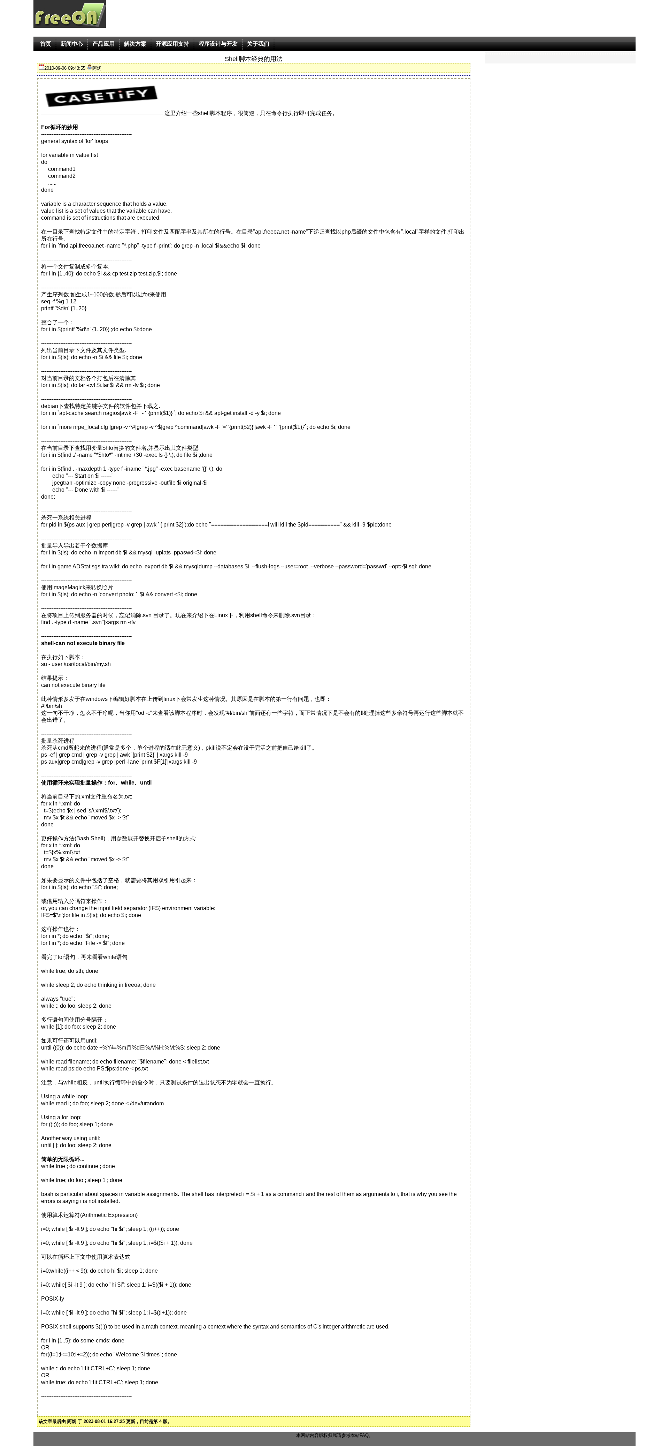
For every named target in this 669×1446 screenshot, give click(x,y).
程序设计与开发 (218, 44)
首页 (45, 44)
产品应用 (103, 44)
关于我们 (258, 44)
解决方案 (135, 44)
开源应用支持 (172, 44)
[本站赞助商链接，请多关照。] (102, 98)
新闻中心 (72, 44)
